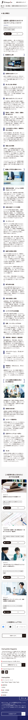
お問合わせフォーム (12, 665)
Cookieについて (12, 714)
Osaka (14, 682)
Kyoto (18, 682)
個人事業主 (8, 5)
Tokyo (2, 682)
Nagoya (10, 682)
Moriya (6, 682)
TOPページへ (13, 635)
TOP (3, 5)
